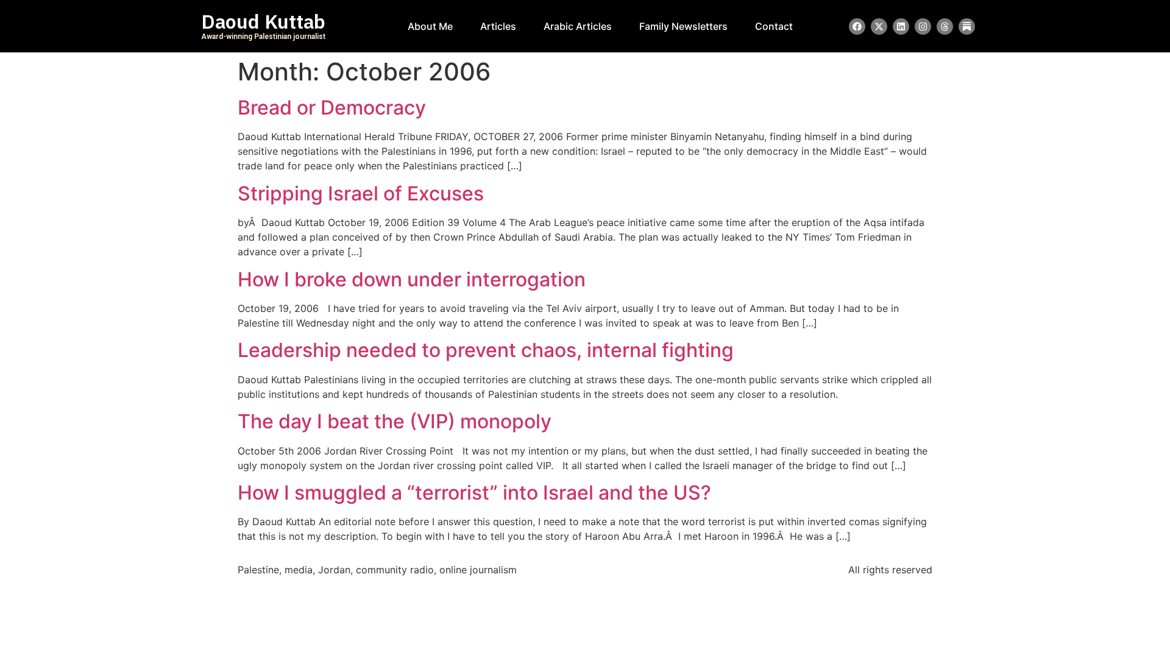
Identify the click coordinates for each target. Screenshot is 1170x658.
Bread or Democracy (332, 107)
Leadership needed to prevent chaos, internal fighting (486, 350)
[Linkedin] (901, 26)
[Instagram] (923, 26)
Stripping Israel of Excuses (361, 193)
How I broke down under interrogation (412, 279)
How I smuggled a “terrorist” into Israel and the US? (474, 492)
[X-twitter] (879, 26)
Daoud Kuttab (263, 22)
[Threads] (945, 26)
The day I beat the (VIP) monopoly (394, 421)
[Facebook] (857, 26)
